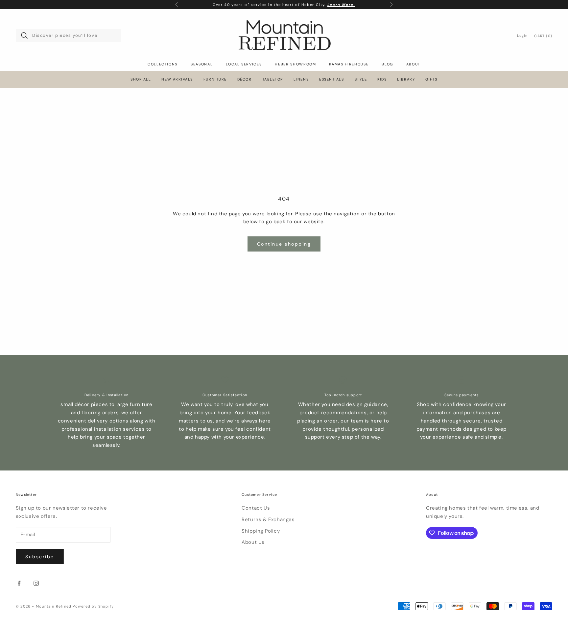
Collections (163, 64)
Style (361, 79)
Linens (301, 79)
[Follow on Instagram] (36, 583)
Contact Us (256, 508)
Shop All (140, 79)
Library (406, 79)
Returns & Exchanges (268, 519)
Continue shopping (284, 244)
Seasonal (202, 64)
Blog (387, 64)
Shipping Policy (261, 531)
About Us (253, 542)
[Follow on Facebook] (19, 583)
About (413, 64)
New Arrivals (177, 79)
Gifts (431, 79)
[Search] (24, 35)
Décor (244, 79)
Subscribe (39, 557)
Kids (382, 79)
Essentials (331, 79)
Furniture (215, 79)
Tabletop (272, 79)
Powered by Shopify (93, 606)
